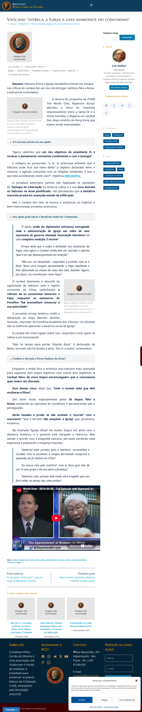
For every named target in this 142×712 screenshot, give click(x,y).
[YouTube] (66, 656)
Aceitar (82, 699)
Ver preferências (127, 699)
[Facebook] (43, 656)
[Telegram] (54, 656)
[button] (136, 680)
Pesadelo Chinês (14, 562)
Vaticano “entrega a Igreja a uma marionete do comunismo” (55, 24)
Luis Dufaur (14, 66)
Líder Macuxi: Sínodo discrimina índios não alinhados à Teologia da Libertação (51, 628)
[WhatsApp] (49, 662)
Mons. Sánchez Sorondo (76, 560)
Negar (104, 699)
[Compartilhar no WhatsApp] (129, 105)
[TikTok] (43, 662)
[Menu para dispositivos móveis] (91, 5)
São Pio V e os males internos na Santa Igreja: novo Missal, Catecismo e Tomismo (21, 628)
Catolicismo (23, 70)
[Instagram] (49, 656)
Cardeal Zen (34, 560)
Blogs (11, 70)
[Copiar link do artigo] (106, 113)
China (42, 560)
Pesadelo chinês (40, 70)
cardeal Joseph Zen (20, 560)
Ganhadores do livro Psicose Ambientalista (81, 624)
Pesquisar (127, 37)
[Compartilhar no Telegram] (122, 105)
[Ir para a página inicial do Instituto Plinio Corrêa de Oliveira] (55, 675)
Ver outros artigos (119, 87)
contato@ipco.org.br (86, 676)
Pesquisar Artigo (110, 33)
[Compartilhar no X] (114, 105)
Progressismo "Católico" (64, 70)
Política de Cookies (95, 707)
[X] (60, 656)
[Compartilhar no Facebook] (106, 105)
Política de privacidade (111, 707)
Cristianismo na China (55, 560)
